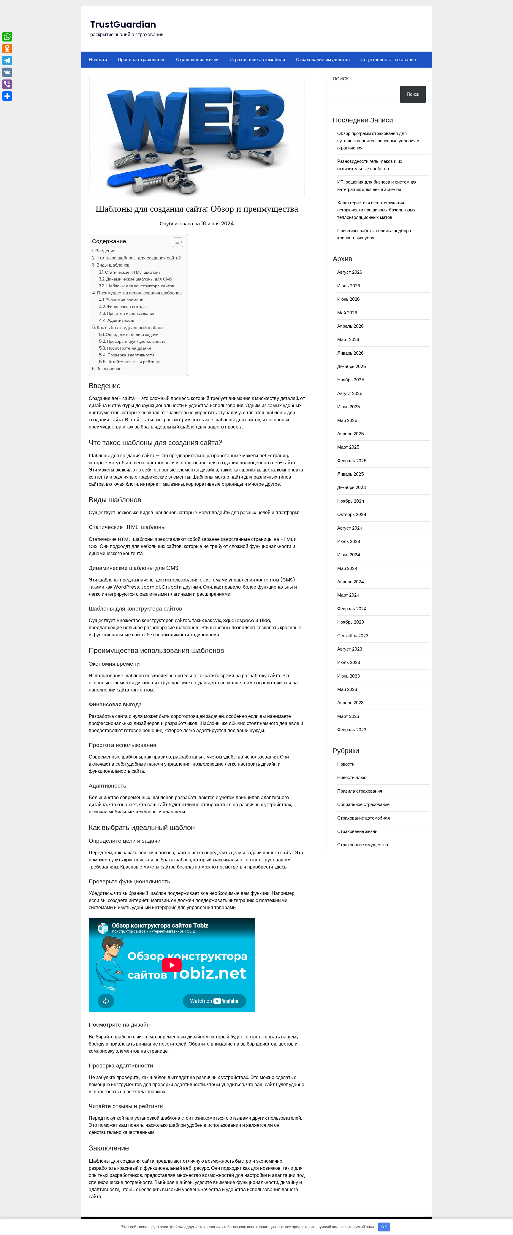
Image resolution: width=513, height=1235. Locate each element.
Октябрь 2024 (351, 514)
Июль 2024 (348, 541)
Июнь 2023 (348, 676)
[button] (175, 242)
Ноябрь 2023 (350, 622)
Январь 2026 (350, 353)
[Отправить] (7, 96)
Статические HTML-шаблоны (133, 272)
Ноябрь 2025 (350, 380)
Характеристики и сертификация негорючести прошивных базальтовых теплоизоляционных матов (376, 210)
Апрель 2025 (350, 434)
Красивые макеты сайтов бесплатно (160, 866)
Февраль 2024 (352, 608)
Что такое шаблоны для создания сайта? (138, 258)
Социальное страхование (388, 59)
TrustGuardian (123, 24)
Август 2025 (349, 393)
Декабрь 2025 (351, 366)
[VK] (7, 72)
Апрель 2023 (350, 702)
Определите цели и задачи (132, 334)
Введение (105, 251)
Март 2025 (348, 447)
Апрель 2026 (350, 326)
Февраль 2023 (351, 729)
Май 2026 (347, 313)
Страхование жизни (197, 59)
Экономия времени (124, 300)
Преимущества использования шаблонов (139, 293)
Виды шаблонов (112, 265)
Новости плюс (351, 777)
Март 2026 (348, 339)
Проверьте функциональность (136, 341)
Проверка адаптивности (130, 355)
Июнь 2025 (348, 407)
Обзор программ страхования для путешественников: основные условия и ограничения (378, 140)
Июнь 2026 (348, 299)
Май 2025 (347, 420)
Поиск (341, 79)
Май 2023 (347, 689)
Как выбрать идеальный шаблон (130, 327)
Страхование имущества (323, 59)
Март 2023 (348, 716)
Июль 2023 (348, 662)
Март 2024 (348, 595)
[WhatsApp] (7, 37)
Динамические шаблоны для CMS (139, 279)
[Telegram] (7, 60)
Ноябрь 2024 (350, 501)
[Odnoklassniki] (7, 49)
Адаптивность (120, 320)
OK (384, 1227)
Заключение (108, 369)
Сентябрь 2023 (352, 635)
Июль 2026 (348, 286)
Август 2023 (349, 649)
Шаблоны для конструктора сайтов (140, 286)
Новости (98, 59)
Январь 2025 (350, 474)
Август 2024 (349, 528)
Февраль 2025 (352, 461)
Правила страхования (142, 59)
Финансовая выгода (126, 307)
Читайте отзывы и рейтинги (134, 362)
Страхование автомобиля (257, 59)
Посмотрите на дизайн (129, 348)
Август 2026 (349, 272)
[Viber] (7, 84)
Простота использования (131, 313)
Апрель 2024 (350, 582)
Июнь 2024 (348, 555)
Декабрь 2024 (351, 487)
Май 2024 (347, 568)
